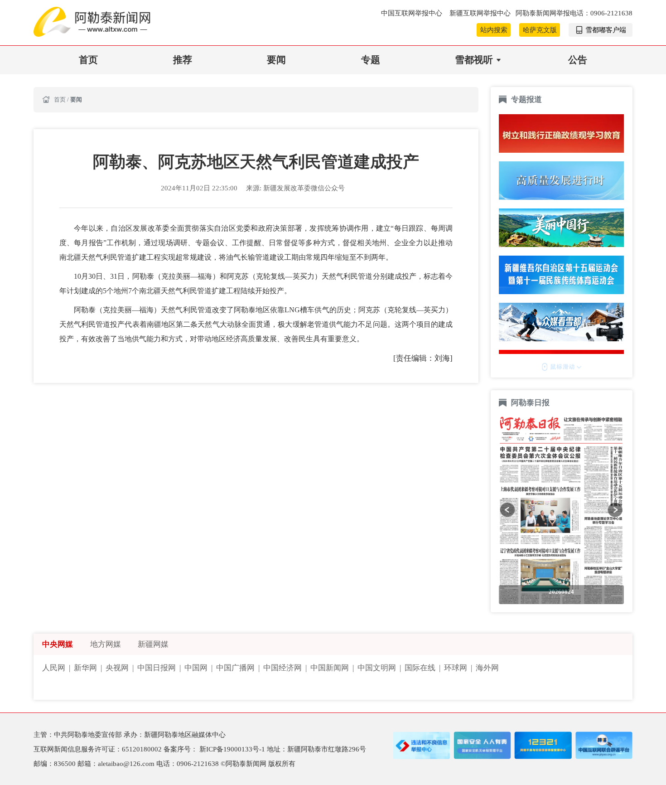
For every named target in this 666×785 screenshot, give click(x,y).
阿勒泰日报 (531, 402)
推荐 (182, 59)
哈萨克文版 (540, 30)
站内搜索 (493, 30)
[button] (507, 509)
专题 (370, 59)
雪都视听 (474, 59)
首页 (88, 59)
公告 (577, 59)
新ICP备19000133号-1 (233, 749)
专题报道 (526, 99)
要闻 (276, 59)
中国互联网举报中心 (412, 13)
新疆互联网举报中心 (480, 13)
